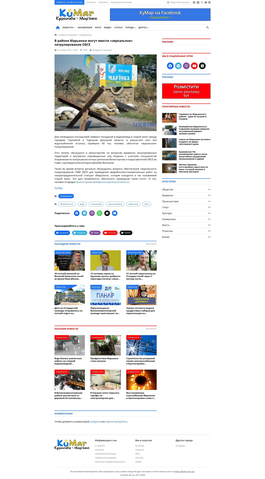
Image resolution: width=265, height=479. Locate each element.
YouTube (139, 457)
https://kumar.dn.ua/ (184, 471)
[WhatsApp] (99, 213)
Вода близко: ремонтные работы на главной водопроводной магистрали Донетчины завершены (68, 361)
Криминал (186, 195)
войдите (95, 421)
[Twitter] (107, 213)
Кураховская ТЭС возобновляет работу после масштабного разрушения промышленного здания (193, 155)
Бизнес (186, 236)
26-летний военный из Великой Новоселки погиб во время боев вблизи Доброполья (69, 276)
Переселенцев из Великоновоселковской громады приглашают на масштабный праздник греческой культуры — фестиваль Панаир (104, 311)
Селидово (180, 445)
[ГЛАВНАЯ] (58, 27)
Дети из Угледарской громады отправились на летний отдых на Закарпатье (68, 311)
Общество (96, 252)
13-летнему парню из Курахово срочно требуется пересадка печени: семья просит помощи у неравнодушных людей (105, 276)
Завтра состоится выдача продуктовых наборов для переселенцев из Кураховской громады (140, 311)
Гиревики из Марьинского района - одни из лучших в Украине (192, 116)
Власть (186, 225)
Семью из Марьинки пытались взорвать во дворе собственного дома (194, 141)
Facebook (139, 445)
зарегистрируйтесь (116, 421)
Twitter (138, 461)
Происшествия (63, 252)
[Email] (114, 213)
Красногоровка (84, 182)
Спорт (186, 207)
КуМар (58, 188)
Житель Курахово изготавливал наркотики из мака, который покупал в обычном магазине (193, 168)
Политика (186, 231)
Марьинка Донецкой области (112, 182)
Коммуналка (66, 196)
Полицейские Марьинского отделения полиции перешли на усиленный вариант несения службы (194, 130)
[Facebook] (77, 213)
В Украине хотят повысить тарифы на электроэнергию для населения (104, 395)
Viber (137, 453)
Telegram (139, 449)
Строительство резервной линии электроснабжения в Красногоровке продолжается (140, 361)
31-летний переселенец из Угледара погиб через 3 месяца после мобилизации (141, 276)
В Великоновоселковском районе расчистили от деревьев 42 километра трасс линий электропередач (68, 395)
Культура (96, 287)
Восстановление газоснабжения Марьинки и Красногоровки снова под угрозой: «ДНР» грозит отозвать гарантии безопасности (141, 395)
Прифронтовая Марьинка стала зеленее (104, 359)
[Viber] (92, 213)
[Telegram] (84, 213)
